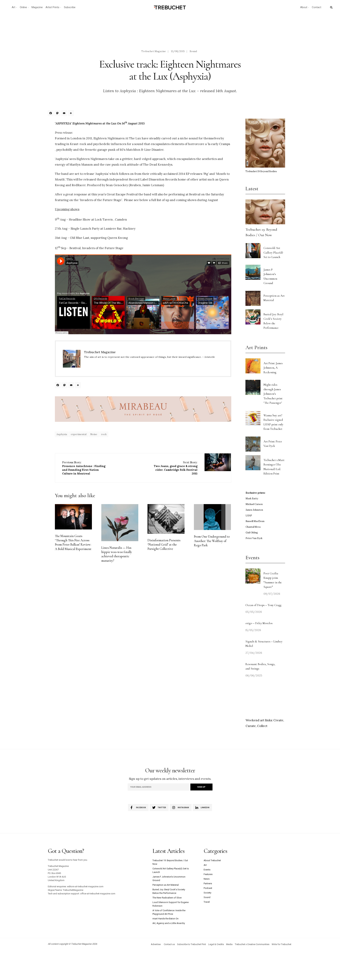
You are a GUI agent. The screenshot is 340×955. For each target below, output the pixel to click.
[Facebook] (51, 113)
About (303, 7)
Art (13, 7)
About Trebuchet (212, 860)
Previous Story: (83, 468)
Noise (93, 434)
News (206, 879)
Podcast (208, 888)
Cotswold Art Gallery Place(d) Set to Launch (273, 252)
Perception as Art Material (165, 885)
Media (229, 944)
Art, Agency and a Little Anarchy (168, 923)
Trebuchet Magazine (153, 51)
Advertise (156, 944)
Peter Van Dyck (254, 538)
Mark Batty (252, 498)
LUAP (249, 515)
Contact (316, 7)
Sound (193, 51)
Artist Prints (52, 7)
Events (207, 869)
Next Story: (175, 468)
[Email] (64, 113)
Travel (207, 902)
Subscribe (69, 7)
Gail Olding (252, 532)
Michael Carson (254, 504)
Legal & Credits (216, 944)
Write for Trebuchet (281, 944)
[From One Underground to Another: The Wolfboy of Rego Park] (212, 517)
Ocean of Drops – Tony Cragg (263, 605)
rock (104, 434)
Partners (208, 883)
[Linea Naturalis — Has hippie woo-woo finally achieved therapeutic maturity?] (119, 522)
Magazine (37, 7)
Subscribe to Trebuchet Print (191, 944)
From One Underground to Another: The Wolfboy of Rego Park (212, 541)
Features (208, 874)
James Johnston (254, 509)
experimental (78, 434)
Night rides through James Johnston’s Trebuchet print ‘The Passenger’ (273, 394)
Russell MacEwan (255, 521)
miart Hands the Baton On (165, 918)
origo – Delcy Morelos (259, 623)
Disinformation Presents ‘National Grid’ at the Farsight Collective (164, 544)
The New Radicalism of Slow (167, 897)
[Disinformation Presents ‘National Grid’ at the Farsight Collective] (166, 519)
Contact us (169, 944)
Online (23, 7)
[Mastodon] (58, 113)
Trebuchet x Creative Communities (252, 944)
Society (207, 892)
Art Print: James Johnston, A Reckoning (273, 367)
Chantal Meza (253, 526)
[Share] (71, 113)
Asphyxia (61, 434)
